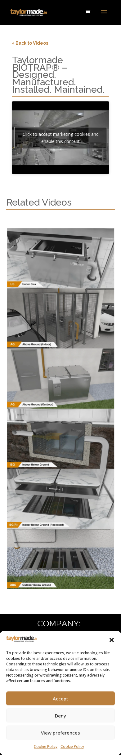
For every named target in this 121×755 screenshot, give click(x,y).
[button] (112, 640)
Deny (60, 716)
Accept (60, 698)
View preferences (60, 733)
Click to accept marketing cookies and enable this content (61, 137)
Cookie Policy (45, 746)
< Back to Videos (30, 43)
